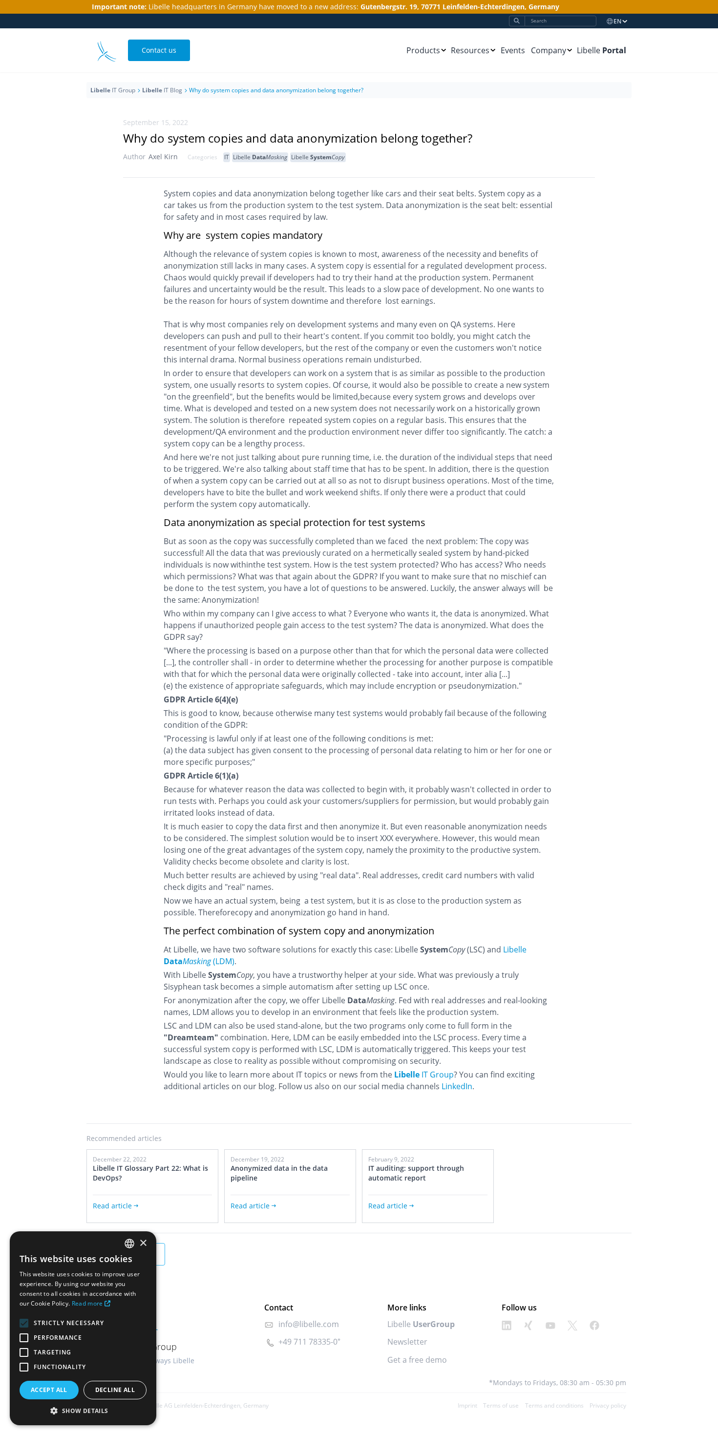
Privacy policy (608, 1405)
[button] (83, 1410)
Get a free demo (417, 1359)
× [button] (143, 1243)
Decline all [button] (115, 1390)
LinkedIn (457, 1086)
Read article (112, 1205)
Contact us (159, 50)
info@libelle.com (308, 1324)
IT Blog (162, 90)
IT (226, 157)
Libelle (601, 50)
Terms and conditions (554, 1405)
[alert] (83, 1328)
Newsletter (407, 1341)
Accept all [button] (49, 1390)
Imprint (467, 1405)
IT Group (112, 90)
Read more (87, 1303)
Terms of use (501, 1405)
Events (513, 50)
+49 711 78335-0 (308, 1341)
